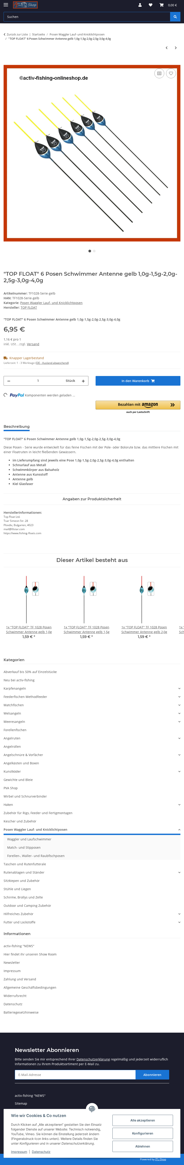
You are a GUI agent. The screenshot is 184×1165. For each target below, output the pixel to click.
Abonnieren (152, 1075)
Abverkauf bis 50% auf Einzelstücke (30, 672)
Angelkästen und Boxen (21, 763)
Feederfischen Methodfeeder (25, 697)
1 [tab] (89, 251)
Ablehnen (142, 1146)
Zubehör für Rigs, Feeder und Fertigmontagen (38, 813)
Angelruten (12, 738)
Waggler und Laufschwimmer (29, 839)
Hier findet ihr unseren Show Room (30, 954)
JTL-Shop (160, 1159)
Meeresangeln (14, 721)
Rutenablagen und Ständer (24, 872)
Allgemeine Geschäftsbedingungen (30, 987)
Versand (33, 344)
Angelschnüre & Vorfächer (23, 755)
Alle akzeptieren (142, 1120)
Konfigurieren (142, 1133)
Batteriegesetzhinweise (21, 1012)
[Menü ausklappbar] (6, 3)
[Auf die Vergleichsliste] (159, 73)
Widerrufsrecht (15, 996)
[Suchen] (175, 17)
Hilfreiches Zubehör (18, 914)
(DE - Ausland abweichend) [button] (52, 363)
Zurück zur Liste (17, 34)
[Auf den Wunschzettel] (171, 73)
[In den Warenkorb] (7, 62)
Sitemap (21, 1103)
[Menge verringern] (9, 380)
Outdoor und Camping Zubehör (27, 905)
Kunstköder (12, 771)
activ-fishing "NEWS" (19, 946)
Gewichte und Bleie (18, 780)
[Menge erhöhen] (83, 380)
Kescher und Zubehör (20, 821)
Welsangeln (12, 713)
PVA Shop (11, 788)
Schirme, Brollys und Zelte (23, 897)
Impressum (19, 1152)
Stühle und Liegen (17, 889)
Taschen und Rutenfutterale (25, 864)
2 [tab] (94, 251)
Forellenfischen (15, 730)
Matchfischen (14, 705)
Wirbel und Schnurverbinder (25, 796)
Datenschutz (41, 1152)
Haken (8, 804)
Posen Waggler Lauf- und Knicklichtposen (51, 303)
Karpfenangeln (15, 688)
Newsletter (12, 962)
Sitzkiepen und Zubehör (22, 881)
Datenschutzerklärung (93, 1059)
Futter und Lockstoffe (19, 922)
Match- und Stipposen (24, 847)
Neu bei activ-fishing (19, 680)
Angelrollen (12, 746)
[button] (140, 4)
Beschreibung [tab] (17, 426)
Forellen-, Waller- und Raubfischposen (36, 856)
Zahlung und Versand (20, 979)
